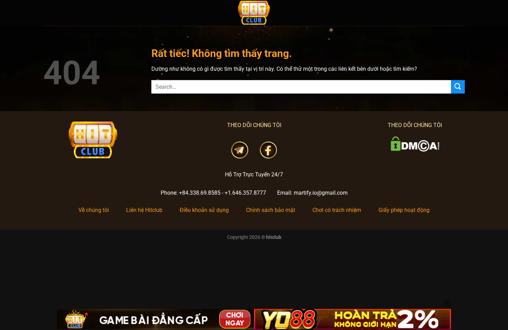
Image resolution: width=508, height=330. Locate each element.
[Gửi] (458, 87)
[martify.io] (254, 13)
